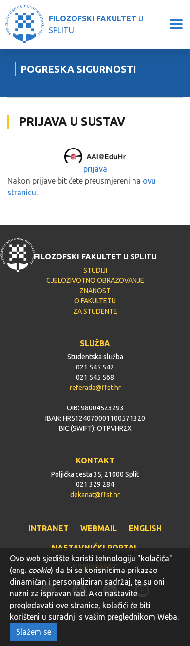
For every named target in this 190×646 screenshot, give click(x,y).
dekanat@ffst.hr (95, 494)
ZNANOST (95, 291)
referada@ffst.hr (95, 387)
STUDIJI (95, 270)
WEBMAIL (98, 528)
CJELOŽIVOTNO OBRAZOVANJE (95, 280)
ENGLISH (145, 528)
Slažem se (33, 632)
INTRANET (48, 528)
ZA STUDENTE (95, 311)
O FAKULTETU (95, 301)
